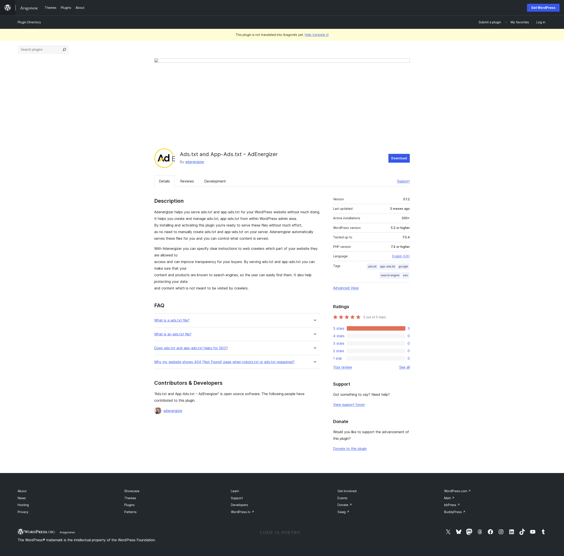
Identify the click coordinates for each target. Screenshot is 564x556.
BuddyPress (455, 512)
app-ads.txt (387, 266)
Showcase (131, 491)
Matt (449, 498)
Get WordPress (543, 7)
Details (164, 181)
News (22, 498)
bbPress (452, 505)
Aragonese (67, 532)
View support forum (349, 404)
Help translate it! (317, 35)
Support (403, 181)
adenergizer (194, 162)
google (403, 266)
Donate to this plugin (350, 448)
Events (342, 498)
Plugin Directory (29, 22)
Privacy (23, 512)
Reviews (187, 181)
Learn (235, 491)
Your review (342, 367)
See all (404, 367)
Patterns (130, 512)
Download (399, 158)
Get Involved (347, 491)
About (22, 491)
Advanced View (346, 288)
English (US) (401, 256)
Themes (130, 498)
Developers (239, 505)
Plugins (129, 505)
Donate (345, 505)
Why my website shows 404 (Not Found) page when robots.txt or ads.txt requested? (224, 362)
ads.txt (372, 266)
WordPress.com (457, 491)
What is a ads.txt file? (171, 320)
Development (215, 181)
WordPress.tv (242, 512)
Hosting (23, 505)
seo (405, 275)
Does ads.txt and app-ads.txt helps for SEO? (191, 348)
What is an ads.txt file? (172, 334)
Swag (343, 512)
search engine (390, 275)
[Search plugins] (64, 49)
